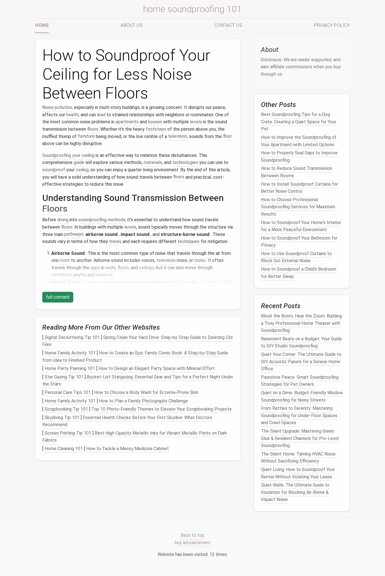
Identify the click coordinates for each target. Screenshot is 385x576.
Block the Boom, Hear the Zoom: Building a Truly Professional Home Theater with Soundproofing (301, 323)
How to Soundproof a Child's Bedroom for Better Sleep (298, 272)
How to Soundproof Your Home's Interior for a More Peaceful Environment (301, 226)
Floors (54, 208)
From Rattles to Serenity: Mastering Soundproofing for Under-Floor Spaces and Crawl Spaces (299, 415)
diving (62, 219)
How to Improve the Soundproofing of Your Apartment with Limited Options (299, 141)
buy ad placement (192, 542)
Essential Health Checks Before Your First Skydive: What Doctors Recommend (127, 421)
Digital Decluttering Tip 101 (72, 337)
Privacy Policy (332, 25)
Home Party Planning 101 (70, 368)
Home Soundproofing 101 (192, 9)
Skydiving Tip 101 (62, 417)
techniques (189, 241)
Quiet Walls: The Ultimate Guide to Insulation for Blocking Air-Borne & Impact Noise (295, 492)
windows (104, 275)
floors (92, 129)
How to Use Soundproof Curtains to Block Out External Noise (296, 257)
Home (42, 25)
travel (115, 241)
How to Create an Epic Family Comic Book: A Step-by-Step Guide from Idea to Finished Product (135, 356)
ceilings (146, 267)
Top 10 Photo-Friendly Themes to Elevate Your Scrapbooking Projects (161, 409)
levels (196, 121)
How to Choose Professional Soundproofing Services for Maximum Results (298, 207)
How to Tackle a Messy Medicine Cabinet (127, 448)
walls (110, 267)
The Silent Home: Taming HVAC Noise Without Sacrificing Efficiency (298, 457)
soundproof (53, 169)
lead (101, 114)
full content (58, 297)
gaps (95, 267)
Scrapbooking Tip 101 (66, 409)
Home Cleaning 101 (64, 448)
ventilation (61, 275)
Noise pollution (57, 107)
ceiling (82, 169)
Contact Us (228, 25)
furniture (86, 136)
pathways (73, 234)
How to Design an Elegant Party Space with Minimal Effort (156, 368)
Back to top (192, 535)
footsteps (156, 129)
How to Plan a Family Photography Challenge (143, 401)
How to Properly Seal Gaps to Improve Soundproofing (299, 156)
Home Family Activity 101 (70, 353)
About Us (132, 25)
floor (227, 136)
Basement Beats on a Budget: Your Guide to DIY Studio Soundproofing (301, 342)
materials (153, 162)
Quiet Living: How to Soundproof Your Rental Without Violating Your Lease (298, 473)
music (200, 260)
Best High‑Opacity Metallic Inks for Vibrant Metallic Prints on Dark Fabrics (134, 436)
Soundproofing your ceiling (68, 155)
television (177, 136)
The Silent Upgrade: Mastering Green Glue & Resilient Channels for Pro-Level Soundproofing (300, 438)
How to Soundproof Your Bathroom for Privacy (299, 241)
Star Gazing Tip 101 (64, 377)
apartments (127, 121)
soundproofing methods (101, 219)
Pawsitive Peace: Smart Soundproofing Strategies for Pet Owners (299, 380)
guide (79, 162)
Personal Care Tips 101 (68, 392)
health (72, 114)
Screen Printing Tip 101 (68, 433)
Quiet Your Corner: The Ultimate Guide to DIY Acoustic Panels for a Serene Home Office (301, 361)
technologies (185, 162)
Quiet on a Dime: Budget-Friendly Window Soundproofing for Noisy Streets (302, 396)
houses (155, 121)
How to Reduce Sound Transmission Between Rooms (296, 172)
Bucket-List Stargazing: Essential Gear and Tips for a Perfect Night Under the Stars (137, 380)
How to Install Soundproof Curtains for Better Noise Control (299, 187)
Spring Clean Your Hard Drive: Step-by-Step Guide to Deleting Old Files (137, 341)
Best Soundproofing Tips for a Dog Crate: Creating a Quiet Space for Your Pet (298, 122)
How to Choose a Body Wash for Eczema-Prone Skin (146, 392)
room (65, 260)
